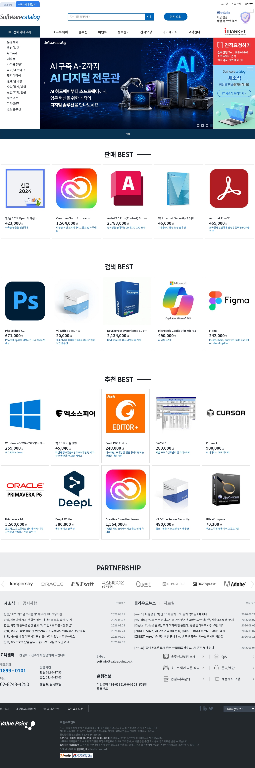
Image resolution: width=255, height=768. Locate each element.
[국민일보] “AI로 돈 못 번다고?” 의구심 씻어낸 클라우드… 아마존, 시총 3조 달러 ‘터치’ (184, 620)
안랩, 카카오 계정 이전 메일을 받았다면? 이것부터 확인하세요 (39, 636)
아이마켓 (8, 4)
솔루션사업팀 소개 (188, 656)
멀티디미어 (14, 75)
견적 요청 (175, 17)
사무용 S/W (14, 64)
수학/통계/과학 (16, 87)
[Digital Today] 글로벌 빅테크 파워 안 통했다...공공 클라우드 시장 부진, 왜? (178, 625)
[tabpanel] (128, 83)
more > (120, 602)
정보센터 (123, 32)
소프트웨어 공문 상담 (188, 667)
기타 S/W (13, 103)
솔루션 (82, 32)
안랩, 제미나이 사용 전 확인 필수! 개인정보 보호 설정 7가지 (38, 620)
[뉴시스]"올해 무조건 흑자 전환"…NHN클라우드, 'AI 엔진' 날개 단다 (174, 648)
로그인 (224, 3)
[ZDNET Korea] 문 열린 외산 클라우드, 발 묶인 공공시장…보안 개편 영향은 (178, 636)
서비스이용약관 (50, 709)
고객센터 (194, 32)
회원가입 (236, 3)
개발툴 (11, 59)
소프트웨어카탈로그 (28, 4)
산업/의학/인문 (16, 92)
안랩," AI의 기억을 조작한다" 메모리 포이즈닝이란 (33, 614)
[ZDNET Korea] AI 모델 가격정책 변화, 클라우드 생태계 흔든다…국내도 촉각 (179, 631)
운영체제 (12, 42)
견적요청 (146, 32)
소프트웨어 (60, 32)
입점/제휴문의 (188, 678)
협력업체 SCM (77, 709)
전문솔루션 (14, 109)
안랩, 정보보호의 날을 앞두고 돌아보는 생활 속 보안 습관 (36, 642)
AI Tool (12, 53)
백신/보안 (13, 47)
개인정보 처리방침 (26, 709)
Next (252, 584)
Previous (2, 584)
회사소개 (5, 709)
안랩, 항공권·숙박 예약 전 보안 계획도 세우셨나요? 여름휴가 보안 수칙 (44, 631)
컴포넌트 (12, 98)
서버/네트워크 (16, 70)
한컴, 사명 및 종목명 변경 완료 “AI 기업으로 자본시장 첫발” (38, 625)
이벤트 (102, 32)
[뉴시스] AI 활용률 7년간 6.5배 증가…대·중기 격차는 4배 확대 (170, 614)
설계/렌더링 (14, 81)
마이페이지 (170, 32)
